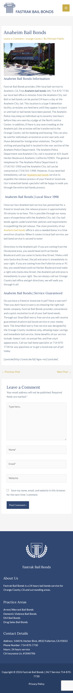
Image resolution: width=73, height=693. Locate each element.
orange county (34, 38)
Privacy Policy (36, 684)
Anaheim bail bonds (14, 230)
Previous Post (11, 371)
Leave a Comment (14, 38)
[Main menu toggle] (66, 8)
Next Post (64, 371)
